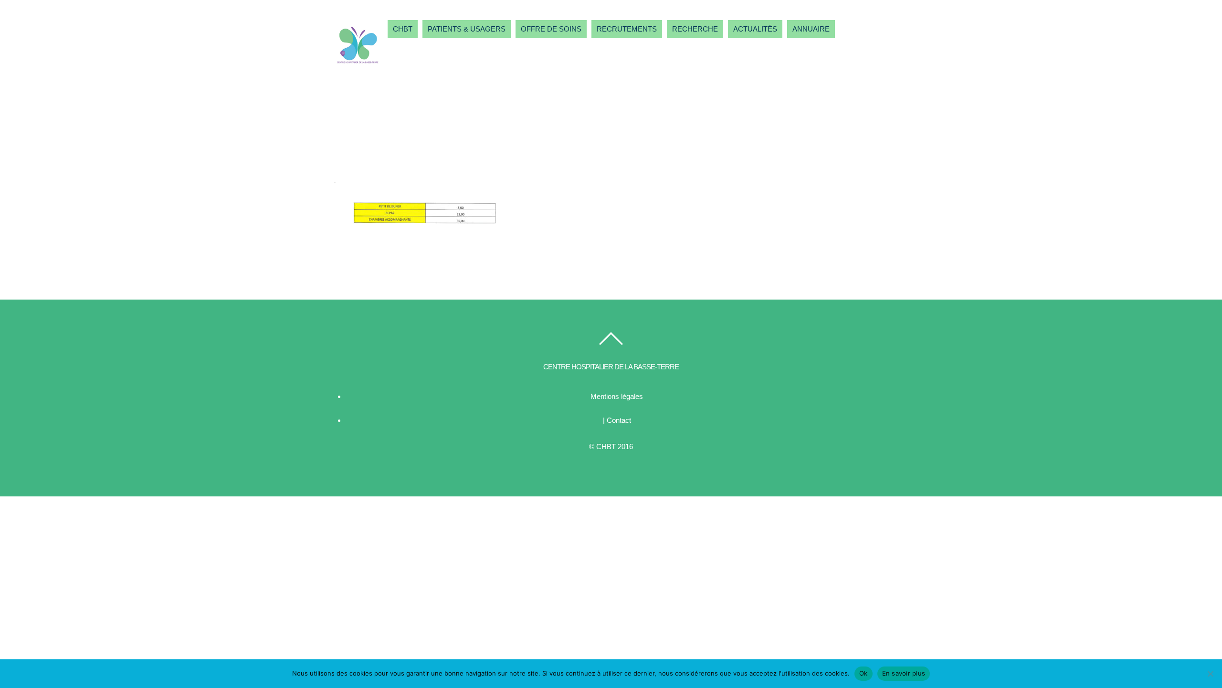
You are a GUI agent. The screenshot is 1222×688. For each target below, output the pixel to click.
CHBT (402, 29)
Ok (863, 673)
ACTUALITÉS (755, 29)
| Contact (617, 420)
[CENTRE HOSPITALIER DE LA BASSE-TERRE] (358, 65)
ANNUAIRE (811, 29)
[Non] (1210, 673)
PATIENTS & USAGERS (467, 29)
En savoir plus (904, 673)
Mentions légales (616, 396)
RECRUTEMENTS (627, 29)
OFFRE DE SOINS (551, 29)
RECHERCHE (695, 29)
